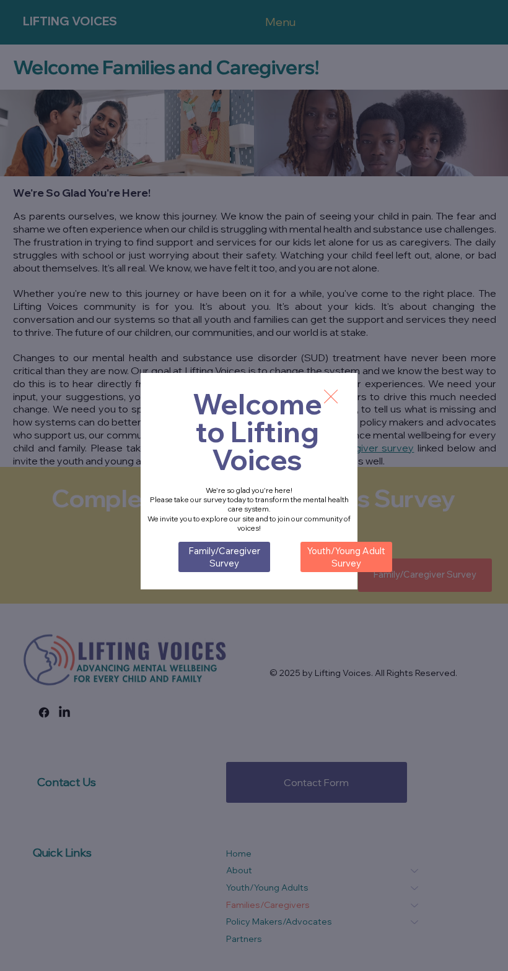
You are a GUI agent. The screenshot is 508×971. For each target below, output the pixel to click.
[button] (331, 397)
